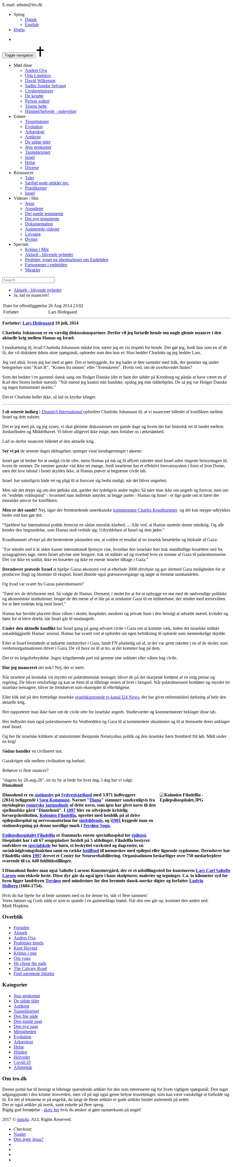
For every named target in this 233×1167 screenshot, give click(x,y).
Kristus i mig (25, 953)
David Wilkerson (40, 80)
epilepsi (139, 835)
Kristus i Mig (37, 249)
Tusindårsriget (37, 152)
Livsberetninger (39, 90)
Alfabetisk (23, 1067)
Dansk (31, 19)
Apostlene (34, 208)
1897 (71, 810)
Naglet (20, 1134)
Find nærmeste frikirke (34, 973)
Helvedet (22, 1057)
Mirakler (32, 269)
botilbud (91, 850)
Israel (30, 157)
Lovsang (33, 234)
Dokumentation (39, 223)
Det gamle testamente (44, 213)
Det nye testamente (42, 218)
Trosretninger (37, 121)
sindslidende (91, 820)
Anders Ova (36, 70)
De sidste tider (38, 142)
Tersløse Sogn (96, 825)
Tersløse (53, 880)
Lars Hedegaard (38, 323)
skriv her (51, 1109)
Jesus (29, 203)
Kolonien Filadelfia (57, 815)
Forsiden (21, 927)
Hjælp (19, 29)
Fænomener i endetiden (46, 264)
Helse (30, 162)
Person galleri (37, 101)
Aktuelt (20, 932)
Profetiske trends (28, 942)
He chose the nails (30, 963)
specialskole (39, 845)
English (32, 24)
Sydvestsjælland (76, 794)
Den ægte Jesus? (28, 1139)
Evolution (34, 126)
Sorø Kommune (54, 800)
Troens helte (36, 106)
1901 (116, 820)
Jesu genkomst (38, 147)
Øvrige (31, 239)
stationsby (44, 794)
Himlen (20, 1052)
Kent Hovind (25, 948)
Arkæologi (34, 131)
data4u (23, 1119)
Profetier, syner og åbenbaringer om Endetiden (66, 259)
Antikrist (33, 136)
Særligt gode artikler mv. (47, 182)
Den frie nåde (26, 1016)
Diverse (32, 167)
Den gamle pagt (28, 1021)
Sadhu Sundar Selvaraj (45, 85)
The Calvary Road (30, 968)
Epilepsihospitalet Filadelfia (28, 835)
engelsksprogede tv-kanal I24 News (107, 697)
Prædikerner (36, 188)
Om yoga (22, 958)
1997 (36, 855)
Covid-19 (22, 1062)
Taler (29, 177)
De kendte (34, 96)
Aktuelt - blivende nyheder (49, 254)
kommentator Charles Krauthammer (145, 510)
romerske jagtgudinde (47, 805)
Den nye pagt (26, 1026)
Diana (95, 800)
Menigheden (25, 1031)
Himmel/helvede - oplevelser (50, 111)
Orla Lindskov (38, 75)
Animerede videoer (42, 229)
